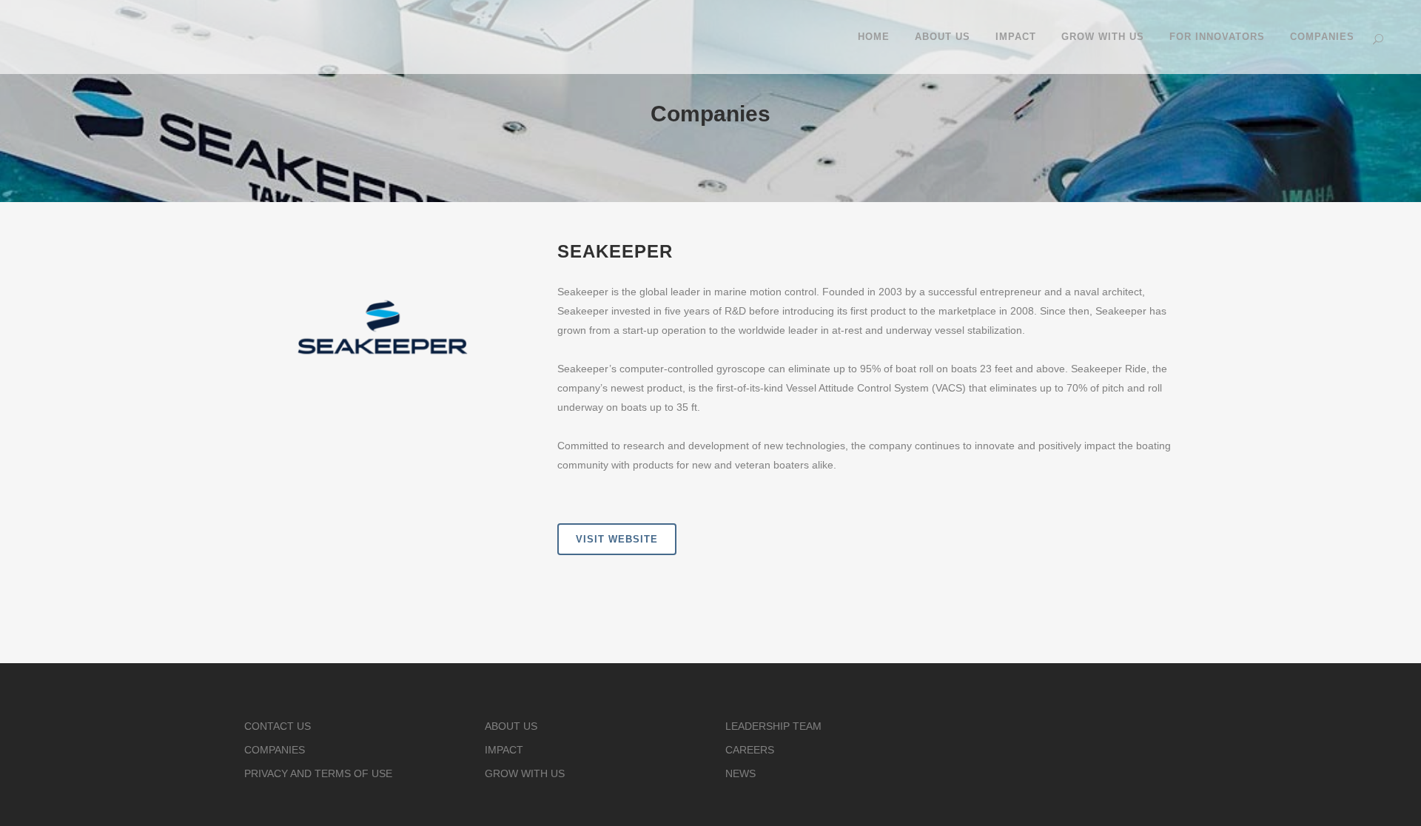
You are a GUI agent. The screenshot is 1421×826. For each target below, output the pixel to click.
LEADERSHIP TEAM (773, 726)
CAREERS (749, 750)
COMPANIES (274, 750)
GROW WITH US (525, 773)
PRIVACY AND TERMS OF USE (318, 773)
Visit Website (617, 539)
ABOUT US (511, 726)
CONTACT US (277, 726)
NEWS (740, 773)
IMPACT (504, 750)
